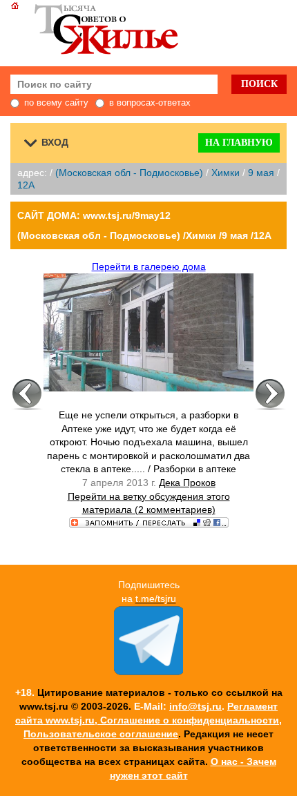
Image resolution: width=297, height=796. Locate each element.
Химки (225, 172)
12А (26, 185)
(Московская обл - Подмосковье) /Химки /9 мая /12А (144, 235)
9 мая (261, 172)
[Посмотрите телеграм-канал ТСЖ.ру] (148, 671)
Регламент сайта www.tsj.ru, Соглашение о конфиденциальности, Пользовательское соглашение (148, 720)
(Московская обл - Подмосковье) (129, 172)
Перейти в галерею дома (149, 266)
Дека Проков (187, 482)
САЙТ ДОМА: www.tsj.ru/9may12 (94, 215)
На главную (239, 142)
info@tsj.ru (195, 706)
